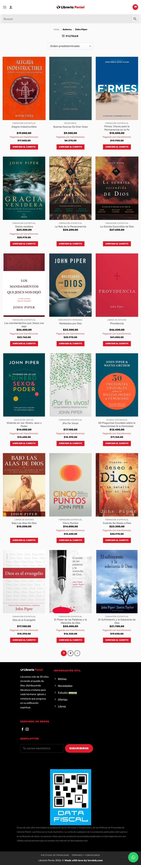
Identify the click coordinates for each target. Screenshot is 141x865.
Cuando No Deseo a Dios (117, 523)
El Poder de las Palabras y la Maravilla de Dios (70, 621)
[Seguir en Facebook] (22, 729)
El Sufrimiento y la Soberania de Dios (116, 621)
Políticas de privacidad (55, 855)
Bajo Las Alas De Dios (24, 523)
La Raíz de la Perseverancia (70, 226)
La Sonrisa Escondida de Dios (117, 226)
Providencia (117, 323)
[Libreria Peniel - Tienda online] (70, 7)
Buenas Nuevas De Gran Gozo (70, 126)
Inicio (56, 29)
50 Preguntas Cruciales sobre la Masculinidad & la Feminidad (116, 425)
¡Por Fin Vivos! (70, 423)
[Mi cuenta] (11, 7)
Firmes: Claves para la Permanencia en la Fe (116, 128)
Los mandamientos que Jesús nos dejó (24, 325)
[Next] (77, 653)
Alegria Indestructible (24, 126)
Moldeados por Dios (70, 323)
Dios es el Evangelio (24, 620)
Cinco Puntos (70, 523)
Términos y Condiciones (86, 855)
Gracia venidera (24, 226)
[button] (5, 7)
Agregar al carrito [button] (24, 147)
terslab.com (95, 860)
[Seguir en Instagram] (27, 729)
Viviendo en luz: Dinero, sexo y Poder (24, 425)
